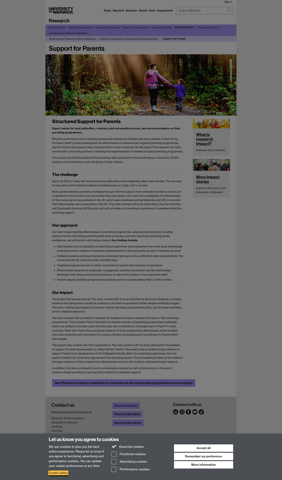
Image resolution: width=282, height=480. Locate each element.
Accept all (203, 448)
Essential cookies (131, 447)
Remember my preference (203, 456)
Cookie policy (58, 473)
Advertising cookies (133, 462)
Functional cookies (132, 454)
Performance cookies (134, 469)
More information (203, 465)
